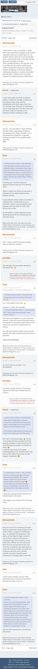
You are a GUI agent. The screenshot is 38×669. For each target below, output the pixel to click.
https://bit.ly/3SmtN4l (11, 340)
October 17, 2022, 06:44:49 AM (12, 93)
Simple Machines (24, 662)
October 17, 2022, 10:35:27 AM (12, 384)
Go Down (4, 38)
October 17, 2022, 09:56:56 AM (12, 360)
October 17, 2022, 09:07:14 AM (12, 261)
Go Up (3, 648)
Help (9, 660)
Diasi (5, 155)
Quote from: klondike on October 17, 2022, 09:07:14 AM (18, 295)
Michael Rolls (9, 43)
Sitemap (28, 664)
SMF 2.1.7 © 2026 (14, 662)
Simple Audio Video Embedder (16, 664)
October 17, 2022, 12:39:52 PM (12, 468)
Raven (5, 90)
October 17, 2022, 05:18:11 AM (12, 46)
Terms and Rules (18, 660)
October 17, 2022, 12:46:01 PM (12, 523)
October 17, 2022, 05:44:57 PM (12, 572)
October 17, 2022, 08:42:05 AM (12, 124)
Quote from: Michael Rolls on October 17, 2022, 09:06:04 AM (19, 310)
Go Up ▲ (27, 660)
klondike (7, 258)
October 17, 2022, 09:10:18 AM (12, 288)
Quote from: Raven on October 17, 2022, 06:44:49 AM (18, 163)
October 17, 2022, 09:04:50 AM (12, 159)
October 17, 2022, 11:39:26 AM (12, 413)
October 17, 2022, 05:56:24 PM (12, 593)
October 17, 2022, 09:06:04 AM (12, 238)
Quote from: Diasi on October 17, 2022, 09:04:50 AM (17, 417)
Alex (5, 569)
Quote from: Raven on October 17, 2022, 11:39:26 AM (18, 472)
